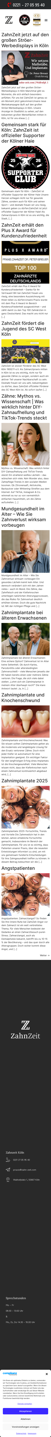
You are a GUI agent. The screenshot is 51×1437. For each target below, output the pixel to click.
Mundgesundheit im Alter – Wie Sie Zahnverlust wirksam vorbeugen (23, 517)
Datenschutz (21, 1433)
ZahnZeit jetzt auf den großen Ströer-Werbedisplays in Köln (25, 40)
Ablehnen (25, 1419)
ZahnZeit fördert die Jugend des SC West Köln (23, 328)
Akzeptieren (25, 1411)
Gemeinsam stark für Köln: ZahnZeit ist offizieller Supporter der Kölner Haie (23, 133)
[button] (46, 1374)
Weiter (45, 955)
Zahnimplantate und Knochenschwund (22, 697)
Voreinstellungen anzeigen (25, 1426)
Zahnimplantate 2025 (24, 780)
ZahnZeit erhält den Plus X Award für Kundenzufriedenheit (24, 230)
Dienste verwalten (25, 1404)
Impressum (32, 1433)
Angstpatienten (18, 868)
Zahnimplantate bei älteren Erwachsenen (24, 615)
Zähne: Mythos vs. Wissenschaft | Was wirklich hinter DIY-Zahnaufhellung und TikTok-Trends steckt (24, 407)
